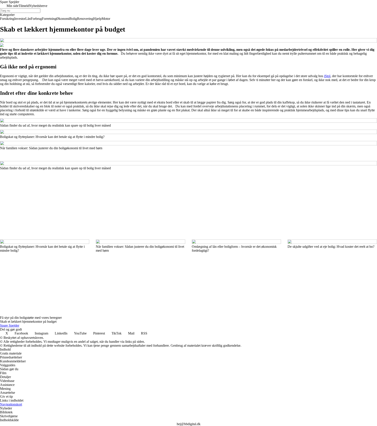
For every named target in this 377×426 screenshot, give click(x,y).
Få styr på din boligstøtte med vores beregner (31, 317)
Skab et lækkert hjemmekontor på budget (28, 321)
